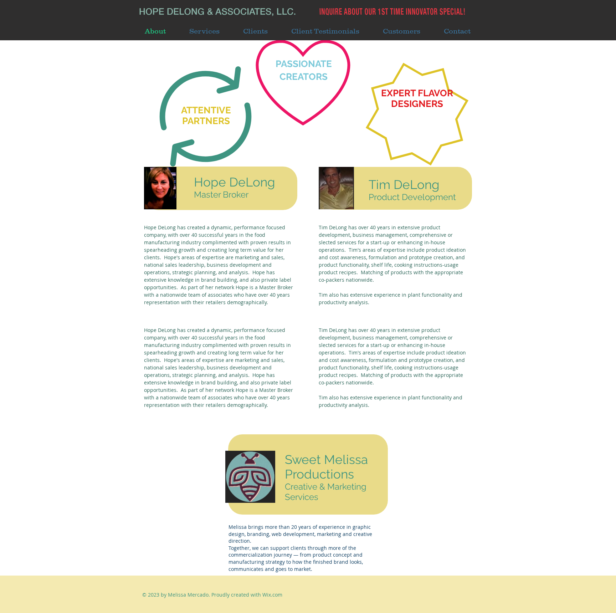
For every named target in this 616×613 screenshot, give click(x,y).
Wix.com (272, 594)
